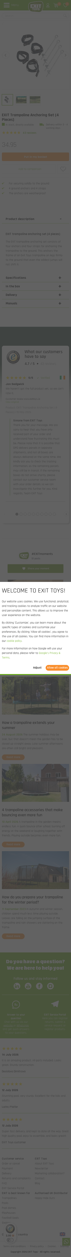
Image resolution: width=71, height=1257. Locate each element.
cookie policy (14, 641)
